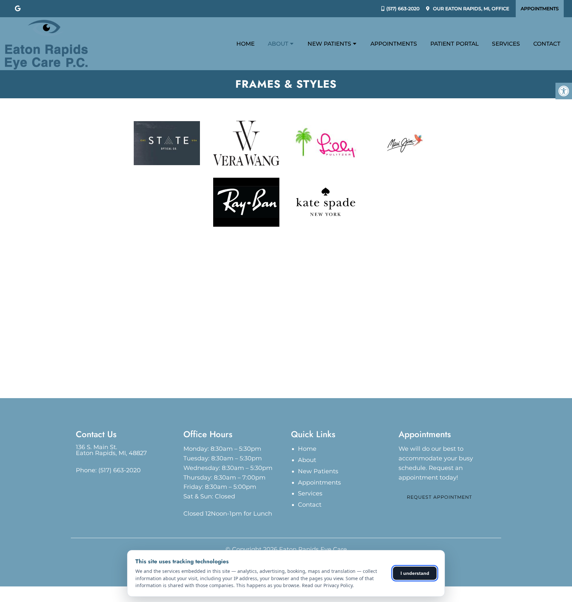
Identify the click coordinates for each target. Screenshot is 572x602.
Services (506, 43)
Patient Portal (454, 43)
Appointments (540, 9)
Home (245, 43)
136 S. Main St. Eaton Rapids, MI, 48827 (111, 450)
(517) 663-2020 (402, 9)
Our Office (470, 9)
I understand (415, 573)
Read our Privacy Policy (327, 585)
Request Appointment (439, 497)
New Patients (329, 43)
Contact (546, 43)
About (278, 43)
